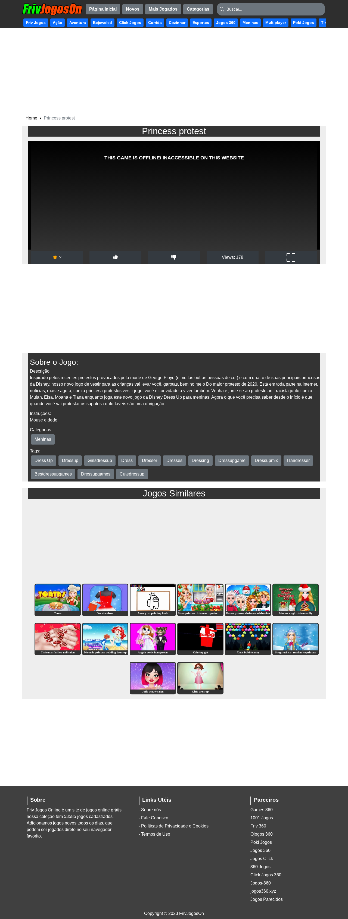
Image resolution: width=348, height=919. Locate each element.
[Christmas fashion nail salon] (58, 638)
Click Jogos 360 (265, 875)
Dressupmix (266, 460)
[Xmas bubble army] (248, 638)
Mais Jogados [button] (163, 9)
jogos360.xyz (263, 891)
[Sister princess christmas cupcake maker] (200, 599)
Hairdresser (298, 460)
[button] (35, 22)
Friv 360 (258, 826)
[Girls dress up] (200, 677)
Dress (127, 460)
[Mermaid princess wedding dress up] (105, 638)
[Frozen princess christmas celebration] (248, 599)
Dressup (70, 460)
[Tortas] (58, 599)
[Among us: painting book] (153, 599)
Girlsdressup (100, 460)
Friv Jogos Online (44, 810)
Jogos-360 (260, 883)
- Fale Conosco (153, 818)
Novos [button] (132, 9)
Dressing (200, 460)
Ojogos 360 (261, 834)
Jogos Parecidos (266, 899)
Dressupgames (95, 474)
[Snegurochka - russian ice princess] (295, 638)
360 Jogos (260, 866)
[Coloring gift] (200, 638)
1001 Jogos (261, 818)
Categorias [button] (198, 9)
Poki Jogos (261, 842)
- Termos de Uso (154, 834)
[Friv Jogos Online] (52, 9)
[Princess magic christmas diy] (295, 599)
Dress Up (44, 460)
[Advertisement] (174, 72)
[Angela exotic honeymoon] (153, 638)
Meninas (43, 439)
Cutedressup (132, 474)
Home (31, 118)
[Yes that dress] (105, 599)
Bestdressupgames (53, 474)
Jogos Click (261, 858)
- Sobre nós (150, 809)
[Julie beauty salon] (153, 677)
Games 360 (261, 809)
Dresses (174, 460)
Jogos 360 (260, 850)
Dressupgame (232, 460)
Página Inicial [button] (103, 9)
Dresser (149, 460)
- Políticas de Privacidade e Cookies (174, 826)
